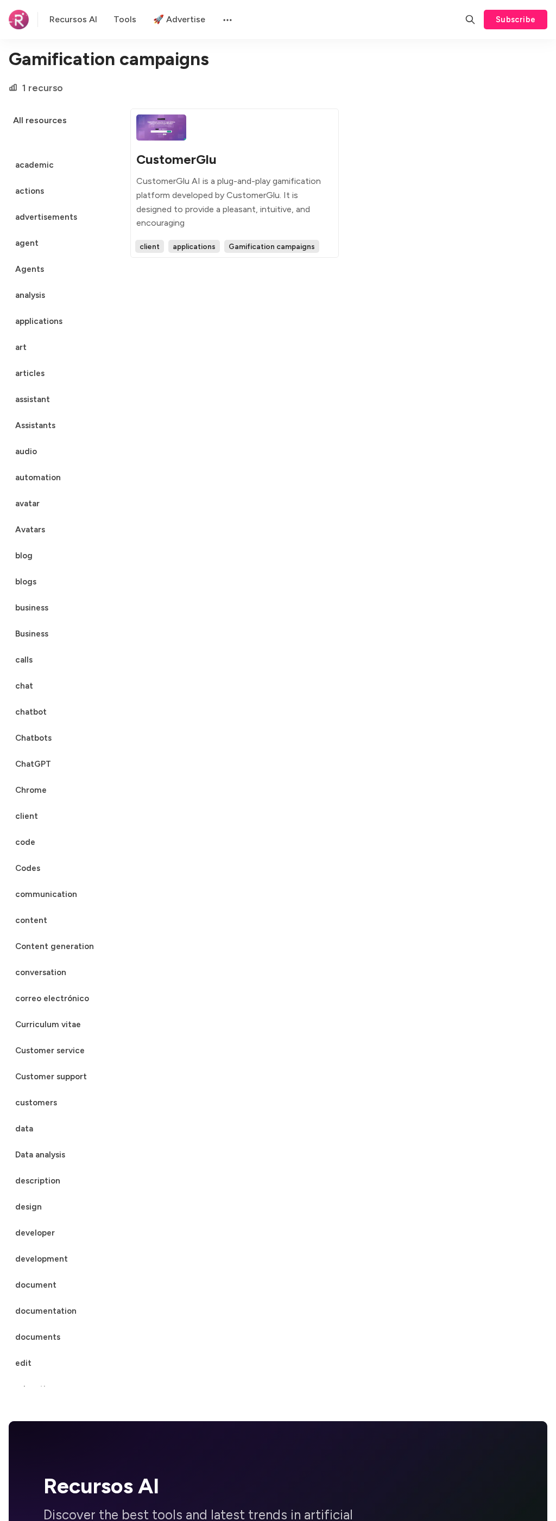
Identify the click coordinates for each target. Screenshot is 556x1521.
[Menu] (226, 19)
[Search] (470, 19)
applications (194, 246)
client (150, 246)
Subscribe (516, 19)
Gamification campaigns (272, 246)
